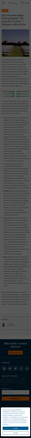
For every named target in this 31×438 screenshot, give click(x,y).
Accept (15, 428)
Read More (6, 424)
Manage (15, 433)
